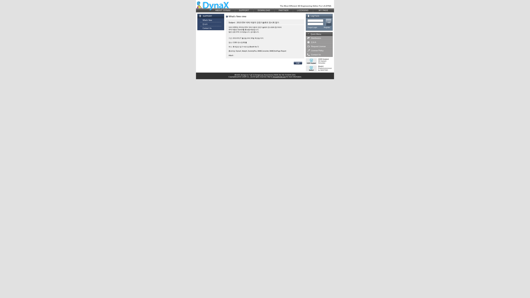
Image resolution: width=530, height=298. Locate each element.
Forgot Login (312, 27)
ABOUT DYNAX (222, 10)
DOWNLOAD (264, 10)
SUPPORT (244, 10)
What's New (207, 20)
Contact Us (207, 28)
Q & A (205, 24)
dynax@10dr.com (279, 77)
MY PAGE (323, 10)
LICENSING (303, 10)
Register (327, 27)
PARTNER (284, 10)
